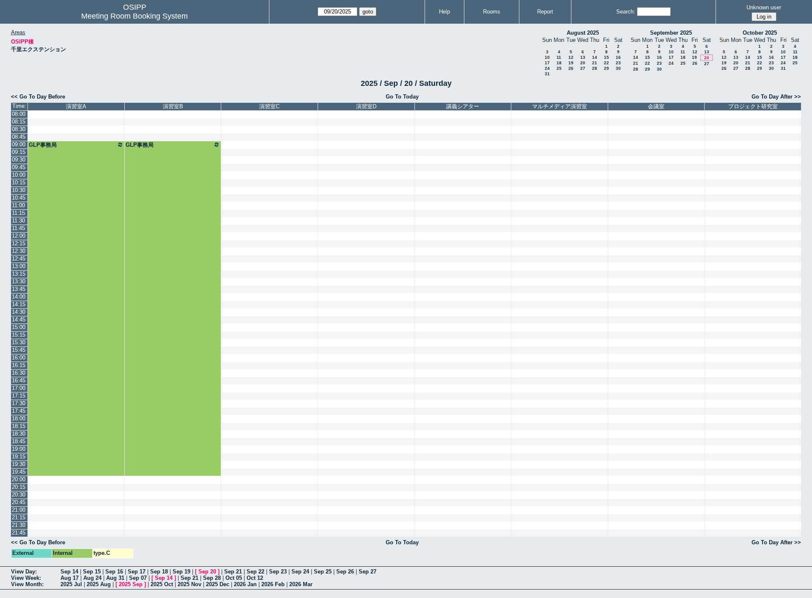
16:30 (18, 373)
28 (594, 68)
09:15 (18, 152)
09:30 (18, 159)
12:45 (18, 258)
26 (570, 68)
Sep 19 (181, 571)
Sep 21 (233, 571)
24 (547, 68)
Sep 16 (114, 571)
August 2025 (583, 33)
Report (545, 11)
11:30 (18, 220)
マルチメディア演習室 (559, 106)
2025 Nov (189, 584)
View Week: (26, 578)
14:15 (18, 304)
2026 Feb (273, 584)
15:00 (18, 327)
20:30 (18, 494)
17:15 (18, 395)
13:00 (18, 266)
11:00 (18, 205)
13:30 (18, 281)
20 (582, 62)
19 (570, 62)
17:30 (18, 403)
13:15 (18, 274)
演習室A (76, 106)
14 (594, 57)
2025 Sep (131, 584)
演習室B (173, 106)
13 (582, 57)
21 (594, 62)
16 (618, 57)
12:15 (18, 243)
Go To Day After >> (776, 96)
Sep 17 (136, 571)
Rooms (491, 11)
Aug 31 (115, 578)
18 (559, 62)
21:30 (18, 525)
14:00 (18, 297)
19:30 (18, 464)
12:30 (18, 251)
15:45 (18, 350)
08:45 (18, 137)
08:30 (18, 129)
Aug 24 (92, 578)
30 (618, 68)
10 (547, 57)
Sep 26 (345, 571)
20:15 (18, 487)
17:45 (18, 411)
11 (559, 57)
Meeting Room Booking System (134, 16)
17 (547, 62)
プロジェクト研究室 (753, 106)
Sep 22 (255, 571)
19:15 (18, 456)
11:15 (18, 213)
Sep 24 (300, 571)
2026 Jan (245, 584)
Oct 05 (233, 578)
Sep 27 (367, 571)
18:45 (18, 441)
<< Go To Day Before (38, 96)
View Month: (27, 584)
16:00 (18, 357)
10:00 (18, 175)
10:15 (18, 182)
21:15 (18, 517)
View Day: (24, 571)
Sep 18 (159, 571)
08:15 (18, 121)
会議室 (656, 106)
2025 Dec (217, 584)
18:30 (18, 434)
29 (606, 68)
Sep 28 (212, 578)
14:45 (18, 319)
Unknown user (763, 7)
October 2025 (760, 33)
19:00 (18, 449)
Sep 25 (323, 571)
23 (618, 62)
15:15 (18, 335)
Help (444, 11)
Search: (625, 11)
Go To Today (402, 96)
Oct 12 (255, 578)
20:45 (18, 502)
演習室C (269, 106)
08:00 (18, 114)
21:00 (18, 510)
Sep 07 (138, 578)
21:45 (18, 532)
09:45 (18, 167)
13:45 (18, 289)
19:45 (18, 472)
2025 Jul (71, 584)
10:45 (18, 198)
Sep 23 (278, 571)
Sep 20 (207, 571)
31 (547, 73)
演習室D (366, 106)
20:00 (18, 479)
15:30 (18, 342)
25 (559, 68)
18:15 (18, 426)
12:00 (18, 236)
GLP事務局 (43, 145)
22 (606, 62)
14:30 (18, 312)
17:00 (18, 388)
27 (582, 68)
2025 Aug (99, 584)
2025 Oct (162, 584)
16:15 (18, 365)
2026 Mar (301, 584)
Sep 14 (69, 571)
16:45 (18, 380)
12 (570, 57)
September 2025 (671, 33)
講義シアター (462, 106)
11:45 (18, 228)
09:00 (18, 144)
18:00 (18, 418)
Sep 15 (92, 571)
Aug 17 (69, 578)
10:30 (18, 190)
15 (606, 57)
